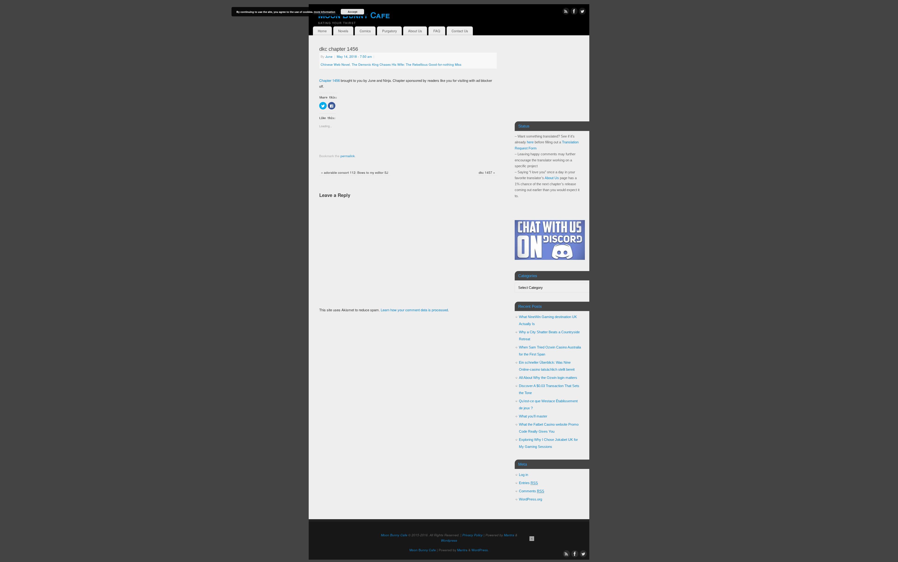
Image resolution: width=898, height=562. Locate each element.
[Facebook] (574, 12)
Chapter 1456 (329, 80)
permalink (347, 156)
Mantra (509, 535)
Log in (523, 475)
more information (324, 12)
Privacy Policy (472, 535)
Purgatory (389, 31)
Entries (528, 483)
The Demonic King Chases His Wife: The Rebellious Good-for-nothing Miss (406, 64)
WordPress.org (530, 499)
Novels (343, 31)
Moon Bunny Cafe (354, 15)
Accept (352, 12)
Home (322, 31)
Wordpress (449, 540)
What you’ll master (533, 416)
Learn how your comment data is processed (414, 309)
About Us (415, 31)
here (530, 142)
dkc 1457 (487, 172)
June (329, 56)
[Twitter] (582, 12)
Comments (531, 491)
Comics (365, 31)
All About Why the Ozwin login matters (548, 378)
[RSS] (565, 12)
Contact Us (460, 31)
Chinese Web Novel (335, 64)
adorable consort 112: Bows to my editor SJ (354, 172)
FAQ (436, 31)
